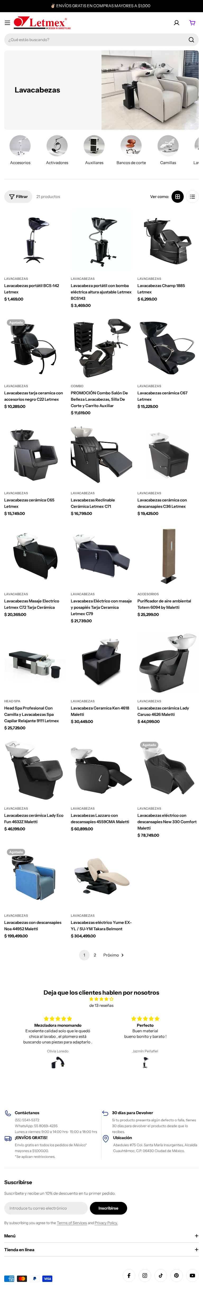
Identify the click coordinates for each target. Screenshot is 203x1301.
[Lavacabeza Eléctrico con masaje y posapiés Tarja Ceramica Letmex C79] (101, 555)
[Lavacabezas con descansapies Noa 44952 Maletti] (35, 877)
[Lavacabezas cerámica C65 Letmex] (35, 454)
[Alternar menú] (7, 23)
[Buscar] (191, 40)
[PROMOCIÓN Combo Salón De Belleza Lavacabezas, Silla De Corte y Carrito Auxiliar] (101, 347)
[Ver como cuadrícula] (177, 196)
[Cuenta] (176, 23)
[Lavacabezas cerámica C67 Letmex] (168, 347)
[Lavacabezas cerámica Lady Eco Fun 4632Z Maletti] (35, 770)
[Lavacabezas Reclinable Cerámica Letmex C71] (101, 454)
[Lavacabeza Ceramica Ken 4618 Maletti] (101, 662)
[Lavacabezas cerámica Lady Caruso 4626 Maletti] (168, 662)
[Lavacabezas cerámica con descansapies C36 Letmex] (168, 454)
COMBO (77, 386)
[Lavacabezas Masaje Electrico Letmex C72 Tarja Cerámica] (35, 555)
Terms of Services (72, 1222)
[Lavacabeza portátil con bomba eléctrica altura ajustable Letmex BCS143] (101, 240)
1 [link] (84, 955)
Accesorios (148, 594)
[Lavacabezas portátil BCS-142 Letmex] (35, 240)
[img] (101, 999)
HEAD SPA (12, 701)
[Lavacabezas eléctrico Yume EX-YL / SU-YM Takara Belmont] (101, 877)
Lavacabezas (16, 279)
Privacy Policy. (106, 1222)
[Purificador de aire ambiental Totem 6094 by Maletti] (168, 555)
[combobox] (101, 39)
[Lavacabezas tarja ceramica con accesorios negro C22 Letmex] (35, 347)
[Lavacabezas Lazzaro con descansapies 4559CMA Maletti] (101, 770)
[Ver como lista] (192, 196)
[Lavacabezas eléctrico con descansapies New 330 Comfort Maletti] (168, 770)
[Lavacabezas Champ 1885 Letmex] (168, 240)
